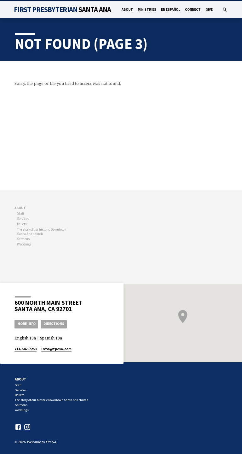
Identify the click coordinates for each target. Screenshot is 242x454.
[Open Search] (225, 9)
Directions (53, 323)
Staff (20, 213)
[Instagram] (27, 427)
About (127, 9)
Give (209, 9)
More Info (26, 323)
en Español (170, 9)
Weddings (24, 244)
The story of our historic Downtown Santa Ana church (41, 231)
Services (23, 218)
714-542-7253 (25, 348)
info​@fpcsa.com (56, 348)
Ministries (147, 9)
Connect (193, 9)
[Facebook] (18, 427)
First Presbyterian (62, 9)
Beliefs (21, 224)
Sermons (23, 239)
